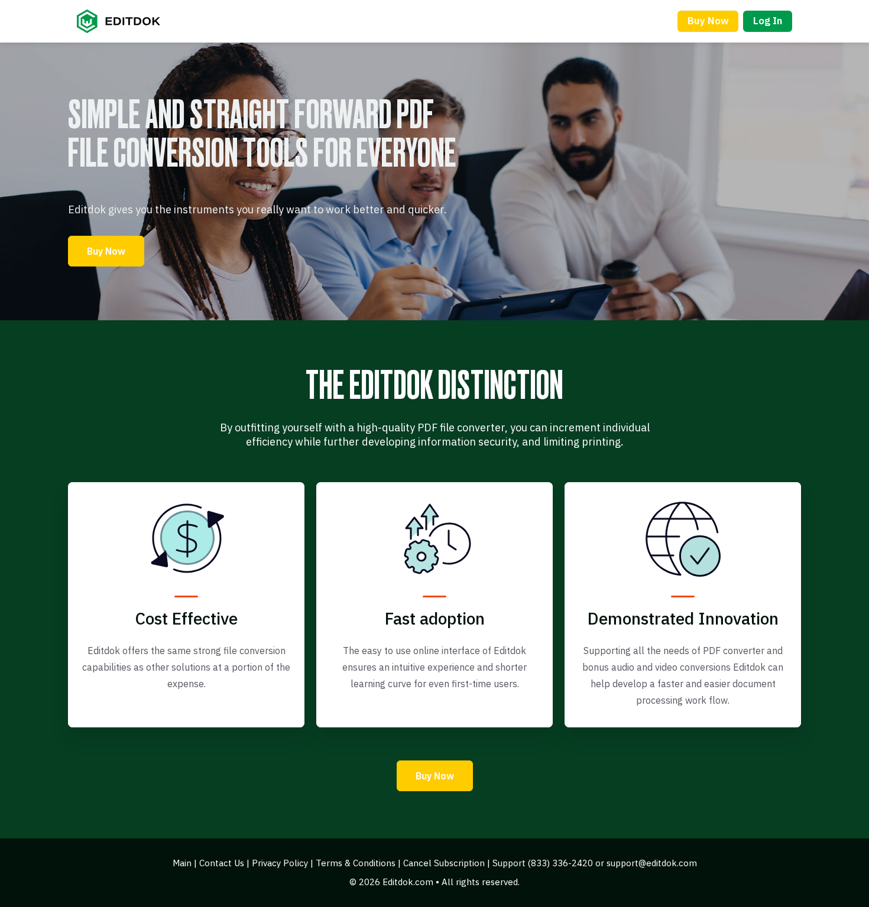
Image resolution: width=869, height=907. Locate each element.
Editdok (126, 21)
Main (182, 863)
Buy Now (708, 20)
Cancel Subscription (444, 863)
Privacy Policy (280, 863)
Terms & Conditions (355, 863)
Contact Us (221, 863)
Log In (767, 20)
